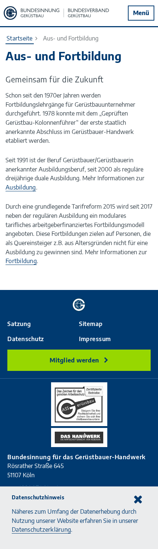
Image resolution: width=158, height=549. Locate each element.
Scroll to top (145, 282)
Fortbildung (21, 261)
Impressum (95, 339)
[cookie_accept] (138, 498)
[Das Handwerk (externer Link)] (79, 437)
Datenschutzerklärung (41, 529)
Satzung (19, 323)
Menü (141, 13)
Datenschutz (25, 339)
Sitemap (91, 323)
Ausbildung (21, 187)
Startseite (20, 38)
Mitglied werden (75, 360)
